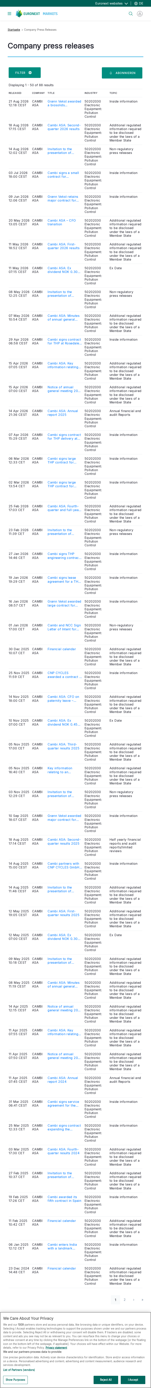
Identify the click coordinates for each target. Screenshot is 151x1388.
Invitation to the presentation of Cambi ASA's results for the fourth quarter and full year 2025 (64, 532)
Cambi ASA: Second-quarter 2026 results (64, 127)
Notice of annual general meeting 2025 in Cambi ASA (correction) (65, 1008)
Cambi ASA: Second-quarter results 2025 (64, 841)
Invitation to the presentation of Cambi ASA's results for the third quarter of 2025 (63, 794)
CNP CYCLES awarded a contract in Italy (65, 675)
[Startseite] (36, 13)
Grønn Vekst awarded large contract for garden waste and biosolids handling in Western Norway (64, 603)
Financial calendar (62, 649)
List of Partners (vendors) (19, 1369)
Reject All (105, 1379)
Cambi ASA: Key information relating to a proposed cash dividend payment (63, 365)
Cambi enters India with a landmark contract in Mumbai (63, 1246)
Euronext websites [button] (109, 3)
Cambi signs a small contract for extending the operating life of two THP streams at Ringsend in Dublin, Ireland (64, 174)
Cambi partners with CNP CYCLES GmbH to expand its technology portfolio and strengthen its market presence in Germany (64, 865)
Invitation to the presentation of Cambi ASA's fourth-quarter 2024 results (64, 1175)
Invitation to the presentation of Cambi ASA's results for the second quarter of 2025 (63, 889)
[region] (75, 1350)
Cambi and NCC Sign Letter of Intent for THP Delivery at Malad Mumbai (64, 627)
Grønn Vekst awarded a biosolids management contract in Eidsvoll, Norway (64, 103)
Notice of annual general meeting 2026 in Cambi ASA (65, 389)
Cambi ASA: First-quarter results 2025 (63, 913)
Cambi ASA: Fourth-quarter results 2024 (63, 1151)
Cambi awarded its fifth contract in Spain (64, 1199)
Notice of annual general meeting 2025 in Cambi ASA (65, 1056)
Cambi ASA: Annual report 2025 (63, 413)
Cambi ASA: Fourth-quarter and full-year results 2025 (64, 508)
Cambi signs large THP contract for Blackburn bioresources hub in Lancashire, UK (63, 460)
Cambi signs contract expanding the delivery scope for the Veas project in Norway (65, 1127)
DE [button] (140, 3)
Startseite (14, 29)
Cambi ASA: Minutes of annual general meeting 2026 (63, 317)
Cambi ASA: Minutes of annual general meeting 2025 (63, 984)
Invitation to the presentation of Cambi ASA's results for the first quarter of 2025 (65, 960)
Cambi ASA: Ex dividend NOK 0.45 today (62, 722)
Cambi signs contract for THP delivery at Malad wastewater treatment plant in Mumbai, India (64, 436)
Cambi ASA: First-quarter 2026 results (63, 246)
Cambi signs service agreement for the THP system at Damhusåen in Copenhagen (63, 1103)
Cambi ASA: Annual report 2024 (63, 1080)
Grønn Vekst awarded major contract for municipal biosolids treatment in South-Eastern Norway (64, 817)
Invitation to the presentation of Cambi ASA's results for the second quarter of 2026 (63, 151)
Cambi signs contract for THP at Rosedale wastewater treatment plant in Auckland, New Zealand (64, 341)
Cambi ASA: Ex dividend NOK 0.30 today (62, 270)
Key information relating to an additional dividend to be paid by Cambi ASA (65, 770)
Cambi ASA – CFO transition (62, 222)
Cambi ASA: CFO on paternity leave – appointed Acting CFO (63, 698)
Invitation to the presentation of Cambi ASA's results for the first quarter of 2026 (65, 294)
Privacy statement (56, 1347)
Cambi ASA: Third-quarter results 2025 (63, 746)
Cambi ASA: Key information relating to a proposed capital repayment (64, 1032)
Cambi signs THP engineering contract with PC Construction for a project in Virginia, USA (64, 555)
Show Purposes (15, 1379)
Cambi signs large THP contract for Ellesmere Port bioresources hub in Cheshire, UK (63, 484)
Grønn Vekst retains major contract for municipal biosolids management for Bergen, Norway (63, 198)
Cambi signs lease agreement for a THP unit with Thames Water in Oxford (64, 579)
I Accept (133, 1379)
